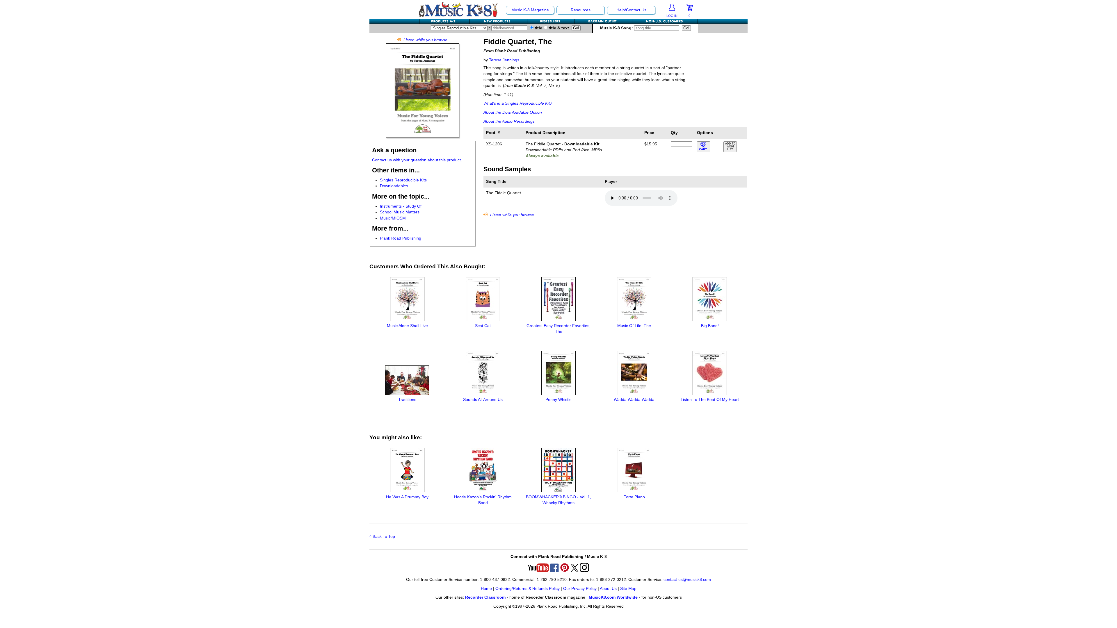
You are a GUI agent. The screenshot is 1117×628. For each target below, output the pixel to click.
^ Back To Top (382, 536)
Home (486, 588)
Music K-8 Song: (617, 28)
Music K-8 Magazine (530, 10)
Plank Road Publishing (400, 238)
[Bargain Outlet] (603, 21)
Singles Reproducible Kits (403, 180)
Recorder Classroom (485, 597)
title (537, 28)
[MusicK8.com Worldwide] (665, 21)
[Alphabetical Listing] (444, 21)
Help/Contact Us (631, 10)
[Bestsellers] (551, 21)
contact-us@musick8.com (687, 579)
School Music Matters (399, 212)
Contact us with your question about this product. (417, 160)
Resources (580, 10)
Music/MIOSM (393, 218)
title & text (558, 28)
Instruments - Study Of (400, 206)
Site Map (628, 588)
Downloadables (394, 186)
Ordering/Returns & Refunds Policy (527, 588)
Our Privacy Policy (580, 588)
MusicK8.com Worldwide (613, 597)
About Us (608, 588)
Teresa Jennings (504, 60)
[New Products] (498, 21)
